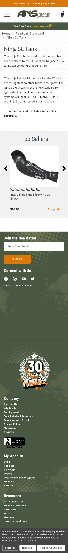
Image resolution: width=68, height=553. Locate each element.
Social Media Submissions (19, 416)
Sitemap (9, 517)
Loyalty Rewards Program (19, 477)
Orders (8, 473)
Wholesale (10, 408)
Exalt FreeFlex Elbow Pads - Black (31, 196)
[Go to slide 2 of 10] (64, 168)
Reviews (9, 432)
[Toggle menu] (7, 15)
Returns (8, 485)
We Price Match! (21, 3)
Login (7, 461)
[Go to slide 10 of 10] (5, 168)
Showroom (10, 428)
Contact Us (10, 404)
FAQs (7, 513)
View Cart (9, 469)
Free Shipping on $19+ (44, 3)
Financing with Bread (16, 420)
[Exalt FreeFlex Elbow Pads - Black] (34, 166)
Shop (52, 209)
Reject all (27, 548)
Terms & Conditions (16, 521)
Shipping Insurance (15, 505)
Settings (10, 548)
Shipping (9, 481)
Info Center (10, 509)
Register (9, 465)
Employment (11, 412)
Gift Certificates (13, 501)
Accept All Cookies (51, 548)
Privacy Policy (12, 424)
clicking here (40, 65)
